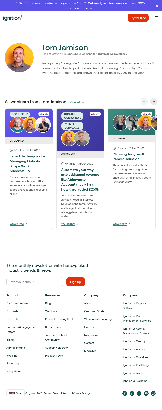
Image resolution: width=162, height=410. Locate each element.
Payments (12, 319)
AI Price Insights (15, 347)
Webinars (51, 311)
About (88, 303)
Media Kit (90, 350)
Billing (10, 339)
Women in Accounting (98, 319)
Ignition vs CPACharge (136, 365)
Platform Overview (17, 303)
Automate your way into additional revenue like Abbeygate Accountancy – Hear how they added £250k (80, 179)
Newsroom (91, 335)
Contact (89, 342)
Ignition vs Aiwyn (133, 373)
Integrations (13, 371)
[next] (153, 101)
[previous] (144, 101)
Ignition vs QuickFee (135, 357)
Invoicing (11, 355)
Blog (48, 303)
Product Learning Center (60, 319)
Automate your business (72, 116)
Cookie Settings (81, 393)
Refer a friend (53, 327)
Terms (47, 393)
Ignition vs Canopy (134, 341)
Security (67, 393)
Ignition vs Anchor (134, 349)
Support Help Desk (56, 347)
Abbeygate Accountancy (111, 53)
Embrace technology (71, 126)
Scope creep (20, 114)
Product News (54, 355)
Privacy (57, 393)
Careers (89, 327)
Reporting (12, 363)
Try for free (138, 18)
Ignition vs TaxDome (135, 380)
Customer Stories (94, 311)
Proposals (12, 311)
